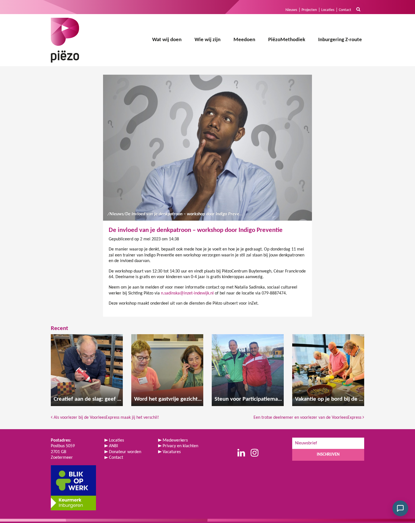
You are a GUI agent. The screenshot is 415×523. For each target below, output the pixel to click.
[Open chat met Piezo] (400, 508)
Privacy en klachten (180, 446)
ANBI (113, 446)
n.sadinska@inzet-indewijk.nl (187, 293)
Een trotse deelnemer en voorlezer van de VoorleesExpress (308, 417)
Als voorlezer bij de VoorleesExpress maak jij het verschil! (106, 417)
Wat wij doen (167, 40)
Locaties (327, 10)
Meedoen (244, 40)
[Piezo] (65, 40)
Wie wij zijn (207, 40)
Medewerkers (175, 440)
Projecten (309, 10)
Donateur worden (125, 452)
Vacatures (172, 452)
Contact (345, 10)
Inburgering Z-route (340, 40)
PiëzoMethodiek (286, 40)
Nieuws (291, 10)
